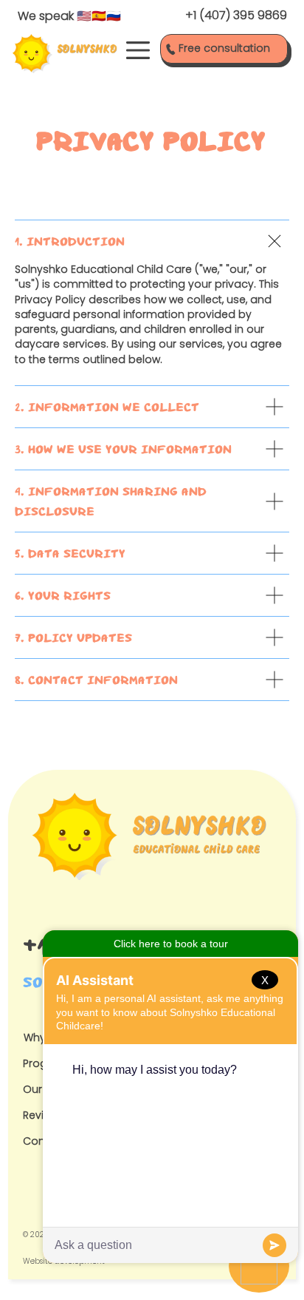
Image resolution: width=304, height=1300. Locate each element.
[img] (65, 53)
